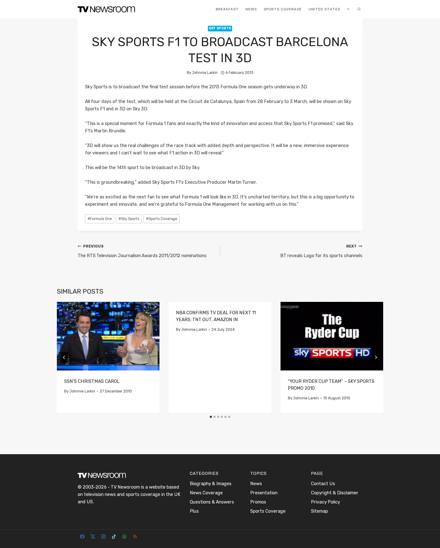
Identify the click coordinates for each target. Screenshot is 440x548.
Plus (194, 511)
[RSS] (135, 536)
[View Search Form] (358, 9)
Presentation (264, 492)
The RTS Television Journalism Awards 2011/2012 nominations (142, 251)
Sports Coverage (283, 9)
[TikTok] (113, 536)
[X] (92, 536)
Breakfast (227, 9)
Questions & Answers (212, 502)
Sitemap (319, 511)
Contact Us (323, 483)
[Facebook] (82, 536)
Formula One (100, 219)
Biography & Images (210, 483)
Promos (258, 502)
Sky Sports (220, 28)
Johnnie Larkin (205, 72)
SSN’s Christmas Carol (92, 381)
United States (324, 9)
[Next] (376, 357)
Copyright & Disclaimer (334, 492)
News (251, 9)
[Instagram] (103, 536)
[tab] (211, 417)
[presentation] (108, 336)
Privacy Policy (325, 502)
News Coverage (206, 492)
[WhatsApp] (124, 536)
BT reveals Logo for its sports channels (321, 251)
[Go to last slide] (64, 357)
